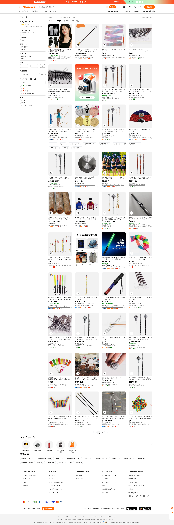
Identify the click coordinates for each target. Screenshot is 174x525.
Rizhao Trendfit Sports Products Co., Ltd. (113, 57)
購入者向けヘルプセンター (109, 475)
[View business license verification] (103, 522)
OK (42, 66)
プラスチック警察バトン (73, 458)
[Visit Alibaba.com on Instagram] (140, 496)
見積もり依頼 (79, 478)
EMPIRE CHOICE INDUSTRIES (110, 99)
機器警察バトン (78, 148)
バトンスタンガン (75, 144)
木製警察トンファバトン (101, 458)
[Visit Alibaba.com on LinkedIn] (133, 496)
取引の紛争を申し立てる (109, 482)
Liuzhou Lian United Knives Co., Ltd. (85, 185)
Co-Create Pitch (27, 478)
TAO (101, 516)
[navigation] (32, 225)
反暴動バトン (115, 458)
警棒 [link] (74, 17)
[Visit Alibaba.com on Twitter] (137, 496)
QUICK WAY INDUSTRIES (55, 97)
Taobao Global (94, 516)
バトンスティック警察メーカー (43, 458)
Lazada (87, 516)
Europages (113, 516)
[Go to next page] (105, 432)
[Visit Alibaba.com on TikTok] (148, 496)
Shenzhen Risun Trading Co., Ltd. (84, 137)
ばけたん (62, 462)
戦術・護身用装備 (65, 17)
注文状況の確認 (133, 482)
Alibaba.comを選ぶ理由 (29, 475)
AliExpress (61, 516)
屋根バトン (66, 148)
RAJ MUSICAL (106, 137)
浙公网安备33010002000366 (116, 522)
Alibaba (50, 17)
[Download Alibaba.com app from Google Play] (145, 508)
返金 (103, 485)
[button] (107, 7)
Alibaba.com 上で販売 (135, 475)
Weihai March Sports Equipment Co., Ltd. (140, 226)
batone (64, 144)
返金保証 (51, 478)
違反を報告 (105, 492)
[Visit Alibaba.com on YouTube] (144, 496)
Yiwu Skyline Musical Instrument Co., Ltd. (59, 265)
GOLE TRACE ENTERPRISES (56, 186)
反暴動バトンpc (54, 148)
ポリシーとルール (54, 492)
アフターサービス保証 (55, 485)
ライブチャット (106, 478)
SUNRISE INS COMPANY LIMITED (57, 225)
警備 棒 (80, 462)
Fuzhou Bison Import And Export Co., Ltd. (140, 137)
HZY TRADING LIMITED (81, 225)
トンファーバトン (140, 458)
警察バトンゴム (127, 458)
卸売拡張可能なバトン (90, 144)
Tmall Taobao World (78, 516)
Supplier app (96, 508)
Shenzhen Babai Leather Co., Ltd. (57, 137)
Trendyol (106, 516)
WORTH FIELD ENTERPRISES (137, 185)
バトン (71, 462)
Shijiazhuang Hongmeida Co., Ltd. (57, 58)
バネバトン (86, 458)
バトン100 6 (54, 144)
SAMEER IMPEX (106, 226)
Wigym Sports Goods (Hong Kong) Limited (114, 185)
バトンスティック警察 (120, 144)
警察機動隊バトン (105, 144)
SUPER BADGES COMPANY (136, 97)
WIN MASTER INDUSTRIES (136, 57)
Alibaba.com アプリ (107, 508)
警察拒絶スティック (136, 144)
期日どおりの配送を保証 (56, 482)
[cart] (130, 7)
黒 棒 (40, 462)
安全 (55, 17)
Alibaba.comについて (29, 471)
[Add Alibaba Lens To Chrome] (48, 508)
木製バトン (58, 458)
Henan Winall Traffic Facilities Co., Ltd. (112, 266)
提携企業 (131, 489)
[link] (171, 507)
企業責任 (25, 482)
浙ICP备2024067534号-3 (133, 522)
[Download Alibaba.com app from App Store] (131, 508)
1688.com (68, 516)
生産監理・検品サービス (56, 489)
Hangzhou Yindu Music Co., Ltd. (84, 57)
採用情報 (25, 485)
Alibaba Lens (26, 508)
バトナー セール (51, 462)
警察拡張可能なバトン (28, 462)
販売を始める (132, 478)
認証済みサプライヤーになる (137, 485)
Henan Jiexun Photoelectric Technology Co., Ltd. (60, 307)
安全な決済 (52, 475)
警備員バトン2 (26, 458)
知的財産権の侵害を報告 (109, 489)
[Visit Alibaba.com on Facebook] (130, 496)
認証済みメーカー (81, 475)
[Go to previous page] (95, 432)
